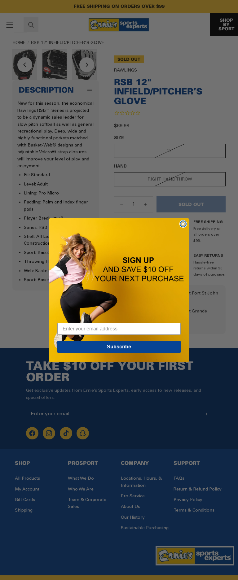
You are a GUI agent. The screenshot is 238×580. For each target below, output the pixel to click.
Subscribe (119, 346)
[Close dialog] (183, 224)
